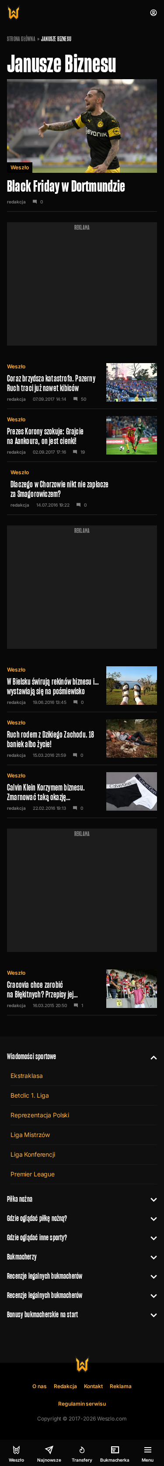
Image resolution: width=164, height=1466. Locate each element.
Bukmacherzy (22, 1257)
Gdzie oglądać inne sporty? (37, 1237)
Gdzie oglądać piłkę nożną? (37, 1218)
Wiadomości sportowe (31, 1056)
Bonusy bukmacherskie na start (42, 1314)
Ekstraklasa (26, 1075)
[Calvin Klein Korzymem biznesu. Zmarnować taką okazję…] (82, 791)
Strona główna (21, 39)
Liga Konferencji (32, 1154)
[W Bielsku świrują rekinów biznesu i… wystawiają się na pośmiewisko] (82, 685)
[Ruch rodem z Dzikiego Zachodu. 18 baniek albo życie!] (82, 738)
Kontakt (93, 1386)
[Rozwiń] (150, 1056)
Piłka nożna (19, 1199)
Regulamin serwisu (82, 1403)
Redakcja (65, 1386)
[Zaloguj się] (153, 12)
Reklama (121, 1386)
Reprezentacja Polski (39, 1115)
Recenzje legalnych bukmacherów (44, 1276)
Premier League (32, 1174)
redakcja (16, 201)
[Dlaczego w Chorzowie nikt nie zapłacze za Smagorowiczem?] (82, 488)
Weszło (19, 167)
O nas (39, 1386)
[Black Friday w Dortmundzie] (82, 145)
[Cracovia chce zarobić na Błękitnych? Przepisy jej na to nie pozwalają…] (82, 988)
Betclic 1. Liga (29, 1095)
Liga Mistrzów (30, 1134)
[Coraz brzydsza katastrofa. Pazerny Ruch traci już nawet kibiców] (82, 382)
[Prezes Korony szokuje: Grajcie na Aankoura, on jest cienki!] (82, 435)
